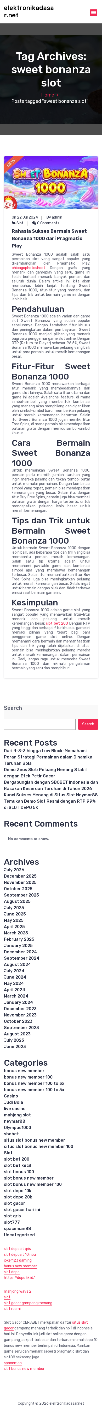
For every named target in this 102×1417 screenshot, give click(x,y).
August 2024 (17, 964)
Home (47, 95)
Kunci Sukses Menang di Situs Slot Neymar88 (51, 794)
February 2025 (19, 939)
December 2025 (20, 876)
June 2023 (15, 1046)
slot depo (12, 1272)
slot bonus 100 (19, 1171)
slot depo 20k (18, 1197)
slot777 (12, 1222)
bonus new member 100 (28, 1077)
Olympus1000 (17, 1127)
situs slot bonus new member (34, 1140)
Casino (11, 1096)
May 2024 (14, 983)
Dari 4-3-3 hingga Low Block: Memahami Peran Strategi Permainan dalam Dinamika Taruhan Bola (48, 757)
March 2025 (16, 932)
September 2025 (21, 895)
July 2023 (14, 1040)
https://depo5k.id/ (19, 1278)
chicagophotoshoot (28, 268)
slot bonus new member (29, 1178)
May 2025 (14, 920)
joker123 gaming (18, 1260)
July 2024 (14, 970)
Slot (20, 223)
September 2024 (21, 958)
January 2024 (18, 1002)
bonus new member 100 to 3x (34, 1083)
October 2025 (18, 888)
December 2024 (20, 951)
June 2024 (15, 977)
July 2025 (14, 907)
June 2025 (15, 914)
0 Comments (47, 223)
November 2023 (20, 1015)
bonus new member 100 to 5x (34, 1089)
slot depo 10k (17, 1190)
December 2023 (20, 1008)
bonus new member (24, 1070)
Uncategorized (19, 1234)
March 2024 (16, 996)
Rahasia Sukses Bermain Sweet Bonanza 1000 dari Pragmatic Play (49, 238)
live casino (15, 1108)
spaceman (13, 1363)
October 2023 (18, 1021)
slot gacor (14, 1203)
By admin (54, 217)
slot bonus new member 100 (33, 1184)
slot (7, 1297)
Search (13, 708)
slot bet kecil (17, 1165)
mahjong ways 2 (17, 1291)
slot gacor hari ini (22, 1209)
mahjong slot (17, 1114)
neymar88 (14, 1121)
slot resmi (12, 1309)
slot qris (12, 1215)
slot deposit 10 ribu (20, 1254)
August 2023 (17, 1033)
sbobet (11, 1133)
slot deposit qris (17, 1249)
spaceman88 (17, 1228)
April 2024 (14, 989)
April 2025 (14, 926)
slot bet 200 (57, 623)
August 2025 (17, 901)
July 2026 (14, 869)
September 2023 (21, 1027)
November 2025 (20, 882)
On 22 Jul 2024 (25, 217)
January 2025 (18, 945)
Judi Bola (13, 1102)
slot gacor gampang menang (28, 1303)
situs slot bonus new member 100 (38, 1146)
